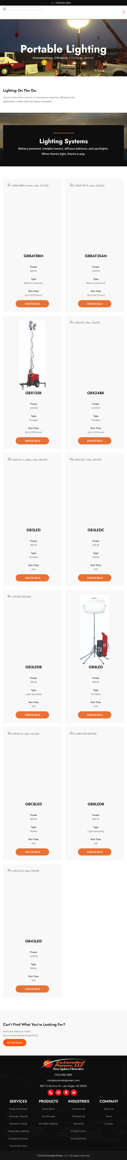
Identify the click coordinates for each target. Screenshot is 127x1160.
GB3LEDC (96, 530)
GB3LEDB (33, 667)
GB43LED (33, 941)
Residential (78, 1116)
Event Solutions (18, 1145)
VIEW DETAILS (32, 303)
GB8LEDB (96, 804)
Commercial (78, 1108)
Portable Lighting (48, 1123)
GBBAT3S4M (96, 256)
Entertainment (79, 1138)
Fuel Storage (48, 1116)
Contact (109, 1123)
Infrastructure (78, 1130)
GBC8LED (33, 804)
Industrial (78, 1123)
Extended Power (54, 1155)
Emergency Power (18, 1138)
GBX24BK (95, 393)
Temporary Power (18, 1108)
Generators (48, 1108)
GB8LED (96, 667)
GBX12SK (33, 393)
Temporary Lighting (18, 1130)
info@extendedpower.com (63, 1080)
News (109, 1116)
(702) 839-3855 (63, 2)
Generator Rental (18, 1116)
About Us (109, 1108)
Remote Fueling (18, 1123)
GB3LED (33, 530)
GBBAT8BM (33, 256)
